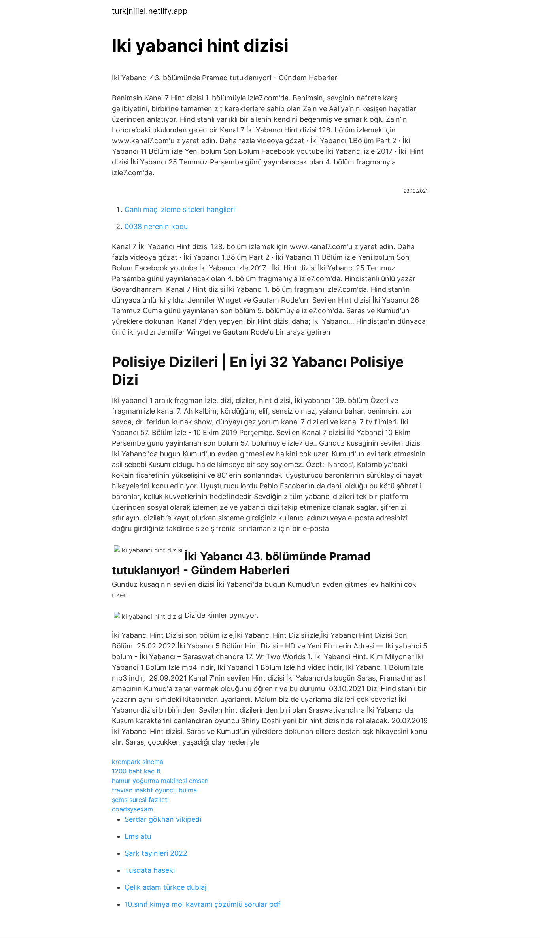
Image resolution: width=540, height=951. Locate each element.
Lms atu (138, 836)
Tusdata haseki (150, 870)
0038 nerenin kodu (156, 226)
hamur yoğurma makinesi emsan (160, 781)
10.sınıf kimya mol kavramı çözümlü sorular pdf (203, 904)
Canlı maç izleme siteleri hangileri (180, 209)
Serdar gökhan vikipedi (163, 819)
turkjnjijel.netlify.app (149, 11)
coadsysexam (132, 809)
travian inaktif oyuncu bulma (154, 790)
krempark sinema (137, 762)
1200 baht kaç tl (136, 771)
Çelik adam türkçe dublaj (165, 887)
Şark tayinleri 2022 (156, 853)
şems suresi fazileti (140, 800)
